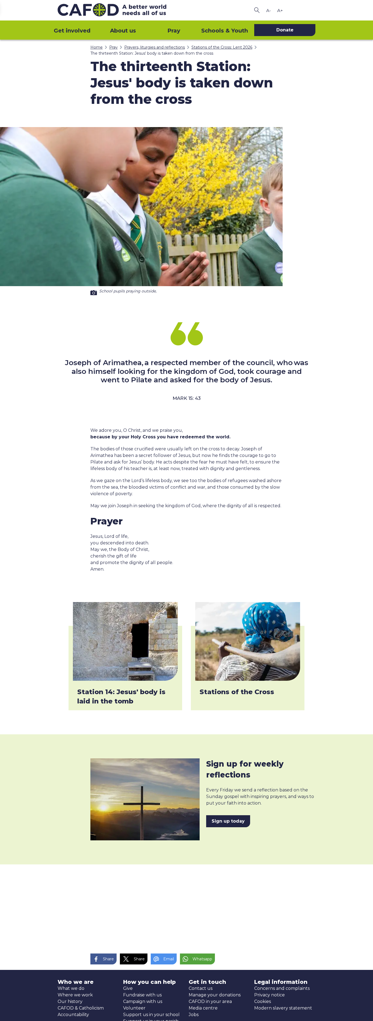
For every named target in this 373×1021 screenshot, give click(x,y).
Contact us (200, 988)
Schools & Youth (224, 30)
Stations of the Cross (237, 692)
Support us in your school (151, 1014)
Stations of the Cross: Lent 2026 (221, 47)
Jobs (194, 1014)
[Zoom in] (280, 10)
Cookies (262, 1001)
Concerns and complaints (282, 988)
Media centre (203, 1008)
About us (123, 30)
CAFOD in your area (210, 1001)
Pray (173, 30)
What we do (71, 988)
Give (128, 988)
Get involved (72, 30)
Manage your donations (215, 994)
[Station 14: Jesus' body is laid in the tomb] (125, 641)
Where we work (75, 994)
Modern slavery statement (283, 1008)
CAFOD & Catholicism (81, 1008)
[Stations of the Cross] (247, 641)
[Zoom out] (268, 10)
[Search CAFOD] (257, 10)
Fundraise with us (142, 994)
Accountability (73, 1014)
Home (96, 47)
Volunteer (134, 1008)
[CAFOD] (121, 10)
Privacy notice (269, 994)
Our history (70, 1001)
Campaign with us (142, 1001)
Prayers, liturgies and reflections (154, 47)
